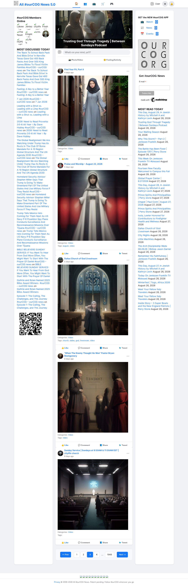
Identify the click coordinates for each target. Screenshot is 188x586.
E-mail (142, 81)
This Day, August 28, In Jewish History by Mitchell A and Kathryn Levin (154, 188)
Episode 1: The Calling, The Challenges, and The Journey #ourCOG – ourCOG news (32, 299)
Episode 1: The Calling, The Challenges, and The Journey (32, 306)
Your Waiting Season (149, 131)
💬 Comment (84, 159)
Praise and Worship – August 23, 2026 (83, 164)
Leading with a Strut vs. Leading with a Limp (33, 114)
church (66, 340)
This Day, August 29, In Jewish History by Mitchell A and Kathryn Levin (154, 115)
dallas (72, 340)
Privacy (57, 582)
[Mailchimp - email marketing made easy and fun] (154, 102)
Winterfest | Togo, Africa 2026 (154, 282)
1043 (109, 554)
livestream (84, 340)
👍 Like (65, 159)
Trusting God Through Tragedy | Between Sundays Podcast (154, 123)
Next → (122, 554)
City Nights (144, 235)
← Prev (65, 554)
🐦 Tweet (123, 159)
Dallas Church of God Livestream (80, 258)
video (72, 246)
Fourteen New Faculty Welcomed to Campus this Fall (154, 170)
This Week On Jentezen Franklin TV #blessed (150, 160)
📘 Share (104, 159)
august (66, 246)
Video (70, 148)
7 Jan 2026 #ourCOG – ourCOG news (29, 100)
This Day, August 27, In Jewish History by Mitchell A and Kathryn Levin (153, 268)
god (77, 340)
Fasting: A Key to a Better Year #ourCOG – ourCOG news (33, 90)
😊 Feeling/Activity (112, 60)
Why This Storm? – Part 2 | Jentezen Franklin (152, 140)
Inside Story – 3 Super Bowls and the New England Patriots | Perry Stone (154, 306)
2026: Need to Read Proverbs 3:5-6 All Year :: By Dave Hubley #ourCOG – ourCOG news (32, 126)
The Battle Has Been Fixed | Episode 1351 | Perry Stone (152, 150)
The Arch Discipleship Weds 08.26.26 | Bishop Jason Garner (154, 247)
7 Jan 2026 (41, 101)
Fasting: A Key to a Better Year (33, 95)
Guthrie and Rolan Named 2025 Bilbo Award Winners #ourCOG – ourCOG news (33, 283)
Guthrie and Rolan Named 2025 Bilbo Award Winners (33, 290)
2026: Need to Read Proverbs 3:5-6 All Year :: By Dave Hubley (32, 133)
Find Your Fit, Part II (74, 69)
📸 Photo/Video (76, 60)
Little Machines (146, 239)
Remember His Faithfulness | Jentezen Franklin (153, 257)
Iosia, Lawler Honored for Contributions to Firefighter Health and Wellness (152, 218)
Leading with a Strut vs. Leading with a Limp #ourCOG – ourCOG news (32, 108)
